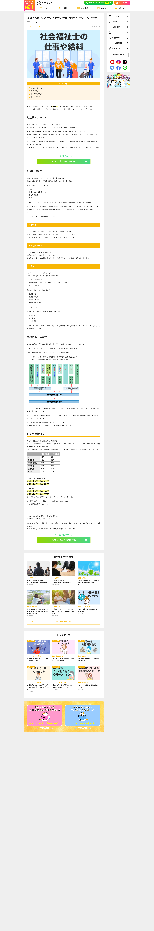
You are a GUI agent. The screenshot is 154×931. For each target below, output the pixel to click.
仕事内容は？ (35, 91)
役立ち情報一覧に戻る (64, 622)
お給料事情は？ (36, 97)
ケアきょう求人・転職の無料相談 (64, 161)
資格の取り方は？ (37, 94)
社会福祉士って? (36, 88)
